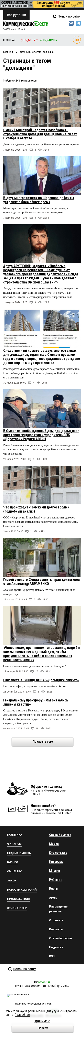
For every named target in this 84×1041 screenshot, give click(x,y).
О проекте (56, 920)
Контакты (56, 929)
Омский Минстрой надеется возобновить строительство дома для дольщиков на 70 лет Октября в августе (40, 134)
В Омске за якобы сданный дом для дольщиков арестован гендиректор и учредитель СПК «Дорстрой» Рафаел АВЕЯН (41, 435)
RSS (52, 956)
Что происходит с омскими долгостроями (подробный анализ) (36, 509)
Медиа (54, 843)
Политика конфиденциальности (33, 1003)
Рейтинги (55, 879)
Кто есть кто (58, 852)
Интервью (56, 861)
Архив (53, 897)
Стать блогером (60, 938)
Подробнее (22, 1014)
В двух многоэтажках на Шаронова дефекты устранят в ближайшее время (38, 200)
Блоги (53, 888)
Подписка (56, 947)
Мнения (54, 870)
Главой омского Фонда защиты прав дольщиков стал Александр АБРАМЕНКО (41, 581)
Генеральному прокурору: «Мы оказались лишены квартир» (35, 702)
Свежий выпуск (60, 834)
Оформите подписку (46, 786)
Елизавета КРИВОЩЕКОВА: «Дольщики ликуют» (41, 680)
